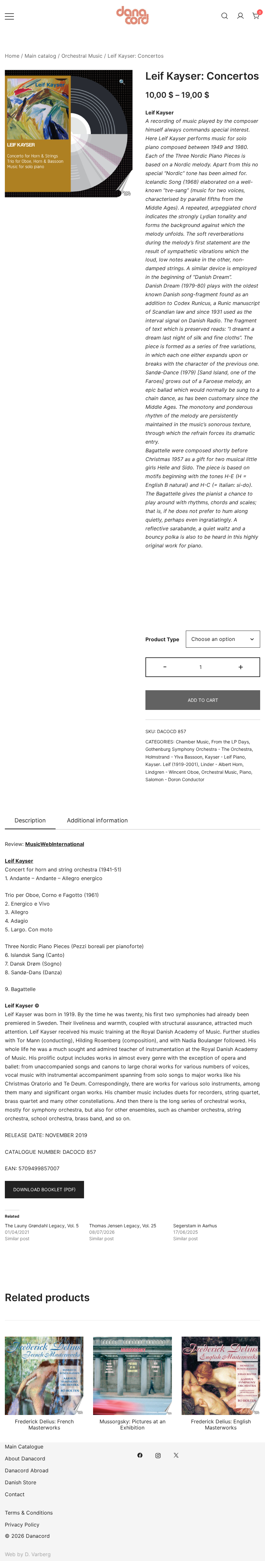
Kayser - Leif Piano (225, 757)
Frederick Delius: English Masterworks (221, 1424)
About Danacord (25, 1458)
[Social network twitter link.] (176, 1454)
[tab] (30, 820)
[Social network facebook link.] (140, 1454)
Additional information (97, 820)
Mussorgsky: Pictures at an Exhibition (132, 1424)
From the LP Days (230, 741)
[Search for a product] (224, 16)
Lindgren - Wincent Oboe (172, 772)
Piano (245, 772)
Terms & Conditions (29, 1512)
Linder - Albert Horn (221, 764)
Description (30, 820)
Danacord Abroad (26, 1470)
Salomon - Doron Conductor (174, 779)
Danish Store (20, 1482)
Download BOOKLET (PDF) (44, 1189)
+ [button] (241, 666)
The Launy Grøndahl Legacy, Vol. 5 (42, 1225)
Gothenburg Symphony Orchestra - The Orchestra (198, 749)
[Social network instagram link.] (158, 1454)
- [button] (165, 666)
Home (12, 56)
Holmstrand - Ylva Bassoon (173, 757)
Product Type (162, 639)
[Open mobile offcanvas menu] (9, 16)
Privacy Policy (22, 1524)
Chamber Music (192, 741)
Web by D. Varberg (28, 1554)
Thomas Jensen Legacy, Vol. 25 (122, 1225)
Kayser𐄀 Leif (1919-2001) (171, 764)
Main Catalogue (24, 1446)
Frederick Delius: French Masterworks (44, 1424)
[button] (122, 82)
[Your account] (240, 16)
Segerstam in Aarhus (195, 1225)
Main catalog (40, 56)
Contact (15, 1494)
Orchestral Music (81, 56)
